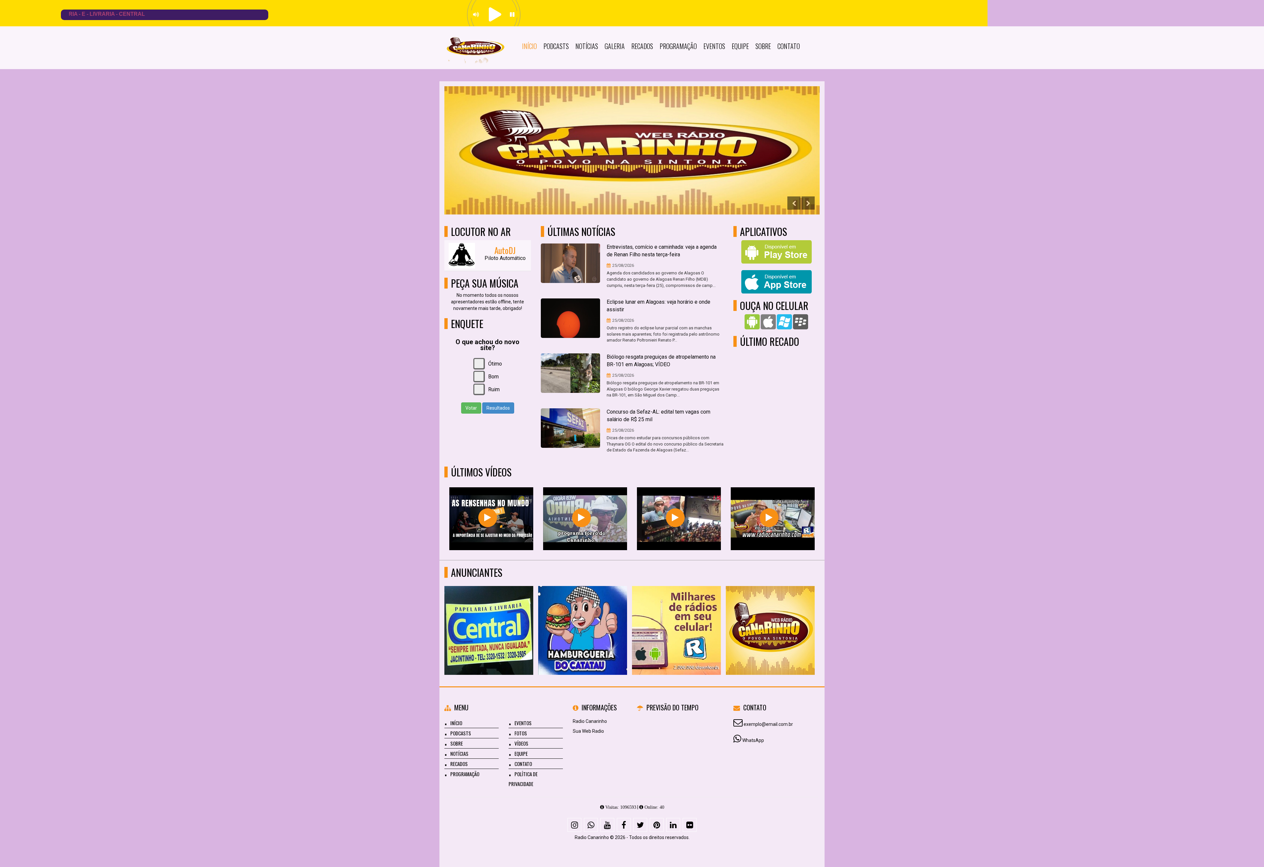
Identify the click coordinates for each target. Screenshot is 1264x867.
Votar (471, 408)
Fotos (520, 733)
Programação (678, 46)
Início (529, 46)
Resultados (498, 408)
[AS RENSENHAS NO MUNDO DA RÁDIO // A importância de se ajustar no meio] (487, 517)
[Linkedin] (673, 825)
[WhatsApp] (591, 825)
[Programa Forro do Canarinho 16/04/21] (675, 517)
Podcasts (556, 46)
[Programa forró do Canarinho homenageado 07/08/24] (769, 517)
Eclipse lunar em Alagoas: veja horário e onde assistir (658, 306)
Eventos (714, 46)
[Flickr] (690, 825)
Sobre (763, 46)
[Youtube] (607, 825)
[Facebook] (624, 825)
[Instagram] (574, 825)
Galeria (615, 46)
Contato (788, 46)
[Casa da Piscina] (582, 618)
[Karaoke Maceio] (489, 618)
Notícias (586, 46)
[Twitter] (640, 825)
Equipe (740, 46)
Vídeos (521, 743)
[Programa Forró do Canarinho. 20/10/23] (581, 517)
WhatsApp (753, 740)
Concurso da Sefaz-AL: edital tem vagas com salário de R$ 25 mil (658, 415)
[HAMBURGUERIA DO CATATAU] (770, 618)
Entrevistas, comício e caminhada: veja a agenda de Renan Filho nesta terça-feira (662, 251)
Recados (642, 46)
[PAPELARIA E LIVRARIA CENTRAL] (676, 618)
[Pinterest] (657, 825)
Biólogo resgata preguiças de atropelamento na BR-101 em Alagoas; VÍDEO (661, 361)
